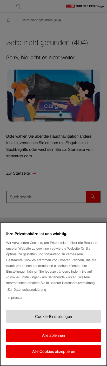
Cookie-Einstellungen (53, 316)
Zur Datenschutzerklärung (27, 290)
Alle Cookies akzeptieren (53, 351)
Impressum (16, 298)
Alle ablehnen (53, 335)
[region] (53, 294)
